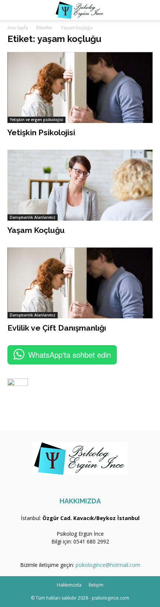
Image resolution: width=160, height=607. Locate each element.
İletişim (96, 585)
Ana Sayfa (17, 28)
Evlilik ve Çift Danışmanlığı (56, 327)
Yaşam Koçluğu (36, 230)
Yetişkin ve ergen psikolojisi (36, 119)
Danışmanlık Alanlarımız (32, 217)
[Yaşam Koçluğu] (80, 185)
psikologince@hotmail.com (108, 564)
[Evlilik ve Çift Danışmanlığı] (80, 282)
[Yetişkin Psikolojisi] (80, 87)
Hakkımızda (69, 585)
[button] (13, 10)
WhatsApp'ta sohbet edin (69, 354)
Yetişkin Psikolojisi (41, 132)
